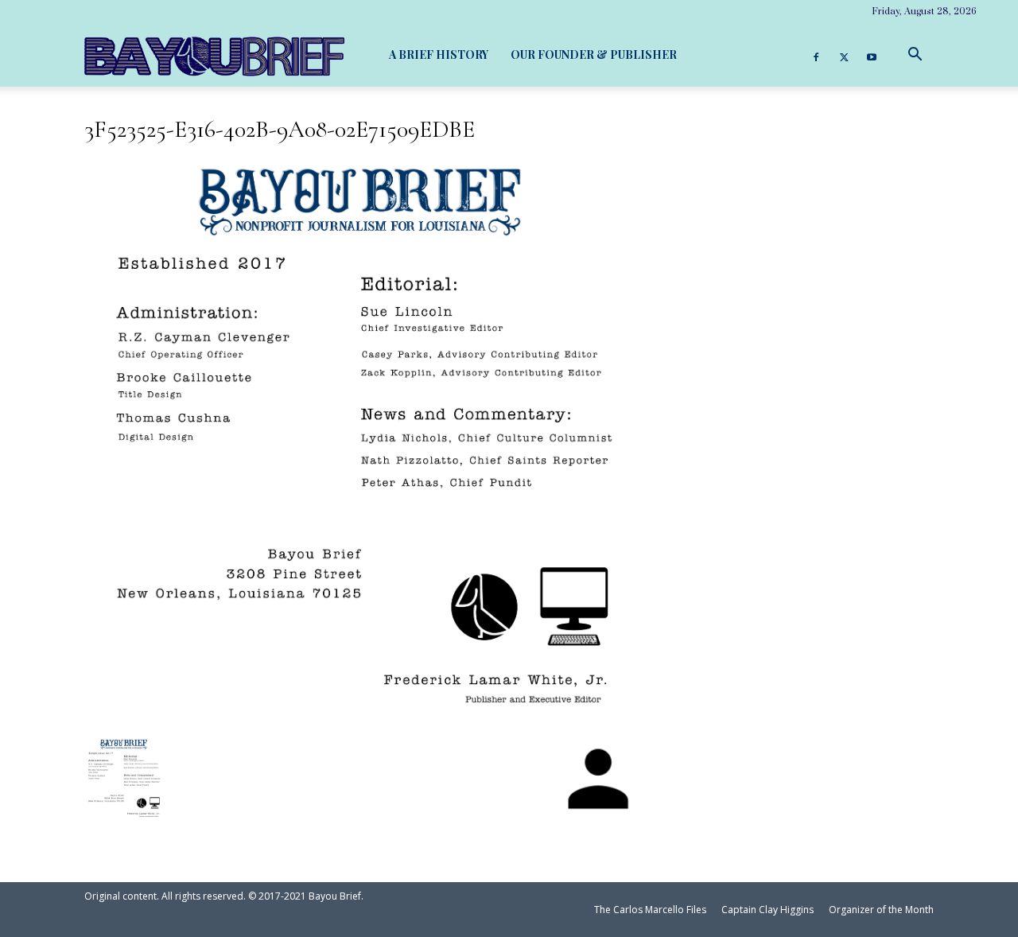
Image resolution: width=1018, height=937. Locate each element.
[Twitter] (844, 55)
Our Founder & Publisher (594, 54)
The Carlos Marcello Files (650, 909)
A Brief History (438, 54)
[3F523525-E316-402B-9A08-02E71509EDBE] (361, 709)
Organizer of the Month (881, 909)
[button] (915, 54)
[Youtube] (872, 55)
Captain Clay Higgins (767, 909)
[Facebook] (816, 55)
